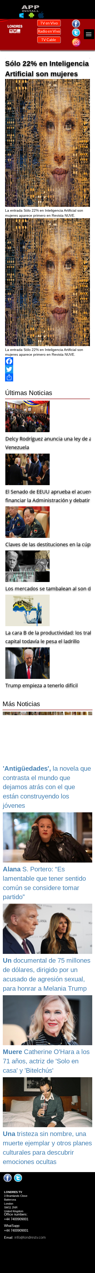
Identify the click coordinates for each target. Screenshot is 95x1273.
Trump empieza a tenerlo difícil (41, 685)
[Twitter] (47, 369)
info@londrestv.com (30, 1237)
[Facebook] (47, 361)
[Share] (47, 377)
